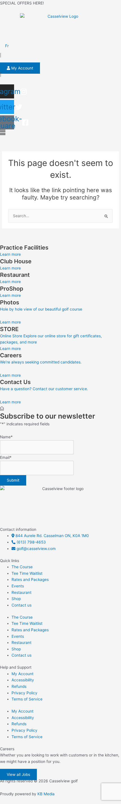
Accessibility (23, 680)
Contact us (22, 605)
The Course (22, 567)
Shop (16, 598)
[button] (60, 132)
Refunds (19, 686)
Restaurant (22, 592)
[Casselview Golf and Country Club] (60, 27)
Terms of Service (27, 699)
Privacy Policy (24, 693)
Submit (13, 480)
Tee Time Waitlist (27, 573)
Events (18, 586)
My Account (22, 674)
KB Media (46, 794)
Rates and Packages (30, 579)
